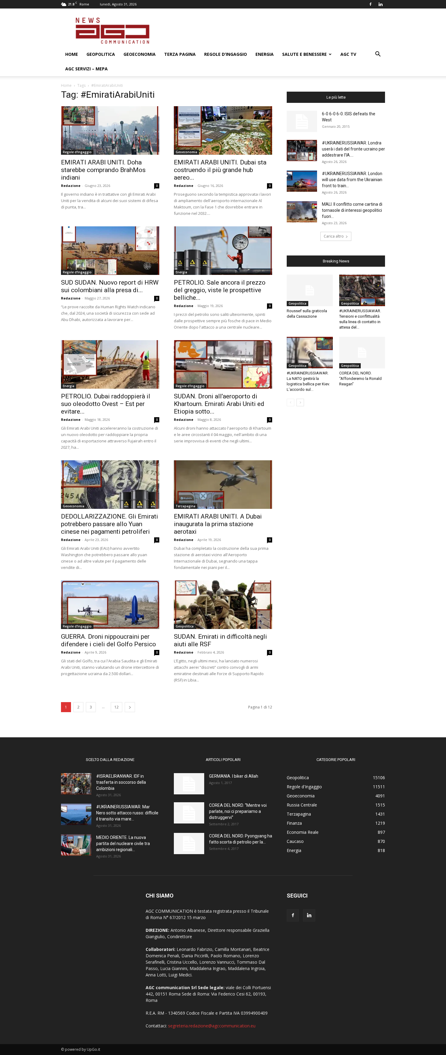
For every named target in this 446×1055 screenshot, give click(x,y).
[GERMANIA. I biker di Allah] (189, 783)
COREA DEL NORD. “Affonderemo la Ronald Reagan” (360, 378)
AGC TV (348, 54)
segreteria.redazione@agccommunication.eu (211, 1026)
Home (71, 54)
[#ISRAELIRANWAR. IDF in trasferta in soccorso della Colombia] (76, 783)
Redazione (70, 185)
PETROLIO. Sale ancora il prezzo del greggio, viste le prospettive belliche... (219, 290)
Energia (264, 54)
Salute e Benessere (304, 54)
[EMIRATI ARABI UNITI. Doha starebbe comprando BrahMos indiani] (110, 130)
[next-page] (130, 707)
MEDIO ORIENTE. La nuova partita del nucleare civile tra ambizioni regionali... (123, 843)
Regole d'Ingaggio (77, 152)
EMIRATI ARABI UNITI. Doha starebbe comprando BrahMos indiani (103, 170)
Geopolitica (100, 54)
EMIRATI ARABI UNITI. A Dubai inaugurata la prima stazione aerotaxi (218, 524)
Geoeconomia (139, 54)
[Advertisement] (274, 30)
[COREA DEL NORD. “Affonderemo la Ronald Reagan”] (362, 352)
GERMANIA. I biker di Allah (233, 776)
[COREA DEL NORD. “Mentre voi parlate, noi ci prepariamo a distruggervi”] (189, 812)
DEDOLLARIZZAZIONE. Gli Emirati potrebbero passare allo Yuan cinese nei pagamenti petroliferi (109, 524)
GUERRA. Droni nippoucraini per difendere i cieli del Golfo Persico (108, 640)
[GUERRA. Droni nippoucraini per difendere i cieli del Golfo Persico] (110, 604)
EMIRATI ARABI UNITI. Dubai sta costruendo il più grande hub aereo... (220, 170)
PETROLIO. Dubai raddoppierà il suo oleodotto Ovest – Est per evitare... (105, 404)
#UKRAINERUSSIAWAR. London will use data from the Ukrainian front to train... (352, 179)
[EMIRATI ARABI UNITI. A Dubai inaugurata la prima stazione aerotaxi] (223, 484)
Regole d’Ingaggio (225, 54)
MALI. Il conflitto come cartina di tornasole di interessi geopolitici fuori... (352, 210)
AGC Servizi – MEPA (86, 69)
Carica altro (334, 236)
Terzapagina (185, 506)
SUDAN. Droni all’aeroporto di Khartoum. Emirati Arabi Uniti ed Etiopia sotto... (219, 404)
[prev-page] (290, 402)
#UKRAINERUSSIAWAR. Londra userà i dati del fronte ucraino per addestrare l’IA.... (353, 148)
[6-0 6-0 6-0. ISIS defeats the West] (302, 121)
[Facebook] (370, 4)
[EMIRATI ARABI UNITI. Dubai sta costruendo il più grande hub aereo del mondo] (223, 130)
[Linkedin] (380, 4)
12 (116, 707)
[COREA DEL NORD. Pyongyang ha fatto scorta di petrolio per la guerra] (189, 843)
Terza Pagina (180, 54)
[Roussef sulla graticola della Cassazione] (310, 290)
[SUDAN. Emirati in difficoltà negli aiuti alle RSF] (223, 604)
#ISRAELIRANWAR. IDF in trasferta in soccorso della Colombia (121, 782)
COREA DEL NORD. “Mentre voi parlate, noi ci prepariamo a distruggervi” (238, 811)
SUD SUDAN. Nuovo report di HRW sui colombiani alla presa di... (110, 286)
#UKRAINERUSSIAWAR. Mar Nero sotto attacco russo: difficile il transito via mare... (127, 812)
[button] (377, 55)
